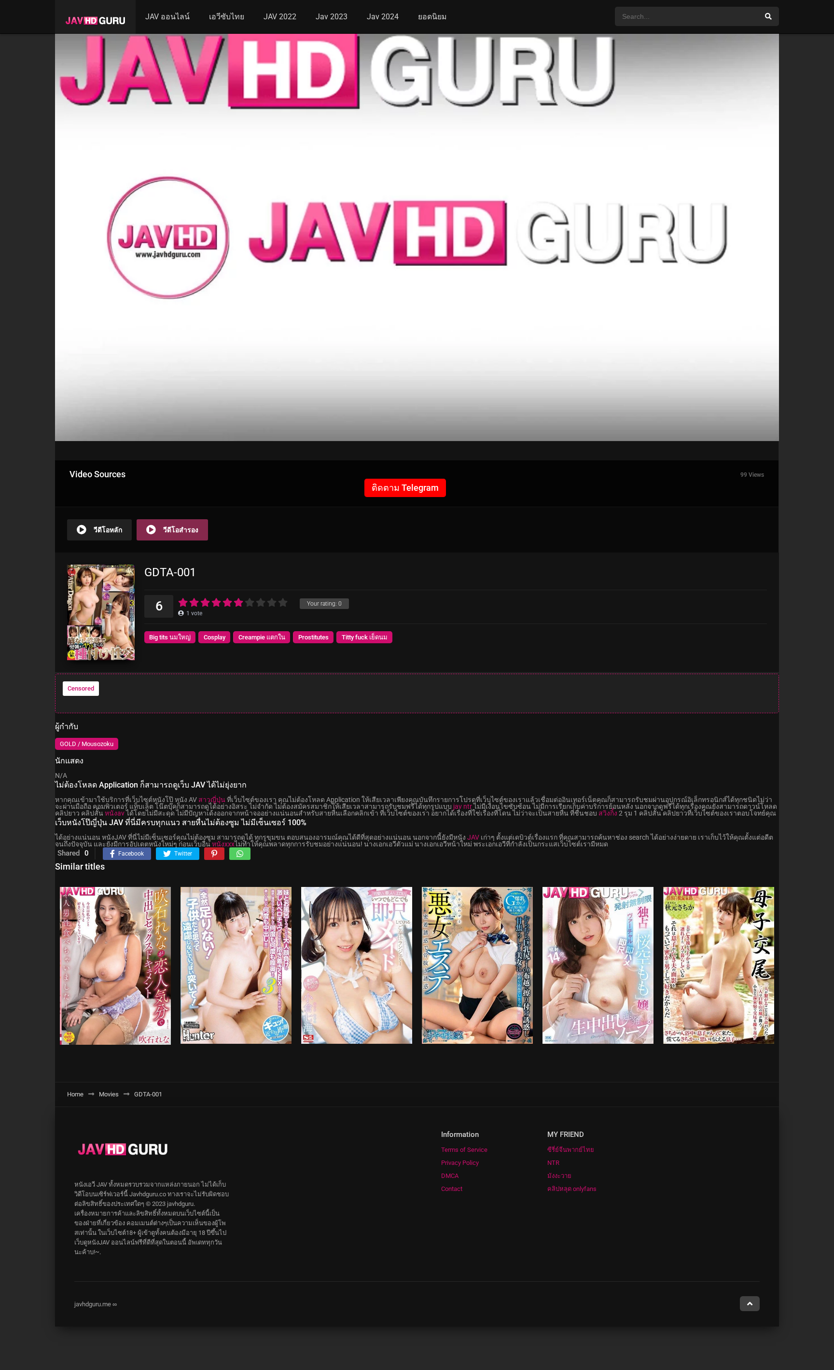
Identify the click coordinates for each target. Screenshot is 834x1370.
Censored (81, 688)
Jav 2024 (383, 16)
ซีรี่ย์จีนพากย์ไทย (570, 1149)
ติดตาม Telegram (405, 488)
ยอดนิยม (432, 16)
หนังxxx (223, 844)
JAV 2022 (280, 16)
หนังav (115, 813)
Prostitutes (313, 637)
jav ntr (462, 806)
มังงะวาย (559, 1175)
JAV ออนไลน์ (167, 16)
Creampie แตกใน (261, 637)
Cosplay (214, 637)
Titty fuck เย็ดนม (365, 637)
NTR (553, 1162)
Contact (451, 1188)
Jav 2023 (332, 16)
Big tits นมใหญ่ (170, 637)
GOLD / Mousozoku (86, 743)
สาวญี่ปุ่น (211, 799)
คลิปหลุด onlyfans (572, 1188)
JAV (473, 837)
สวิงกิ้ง (607, 813)
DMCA (450, 1175)
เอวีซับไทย (226, 16)
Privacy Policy (460, 1162)
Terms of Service (464, 1149)
